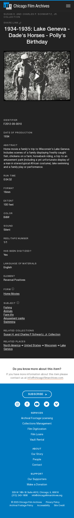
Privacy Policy (52, 502)
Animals (8, 311)
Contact (37, 465)
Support (37, 474)
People (37, 459)
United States (32, 345)
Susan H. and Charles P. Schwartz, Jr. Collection (30, 15)
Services (37, 413)
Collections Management (37, 424)
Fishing (8, 308)
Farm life (9, 315)
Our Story (37, 454)
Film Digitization (37, 429)
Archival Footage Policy (21, 506)
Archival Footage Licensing (37, 418)
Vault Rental (37, 440)
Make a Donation (37, 485)
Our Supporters (37, 479)
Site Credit (59, 506)
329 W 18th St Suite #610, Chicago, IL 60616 (35, 492)
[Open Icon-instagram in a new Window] (17, 404)
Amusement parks (14, 318)
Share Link (11, 23)
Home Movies (12, 294)
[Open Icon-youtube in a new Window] (37, 404)
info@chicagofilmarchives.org (47, 496)
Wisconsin (51, 345)
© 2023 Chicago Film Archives (26, 502)
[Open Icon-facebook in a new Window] (27, 404)
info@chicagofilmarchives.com (45, 378)
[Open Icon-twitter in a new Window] (46, 404)
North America (12, 345)
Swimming (9, 322)
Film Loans (37, 434)
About (37, 449)
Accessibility (43, 506)
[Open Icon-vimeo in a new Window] (56, 404)
